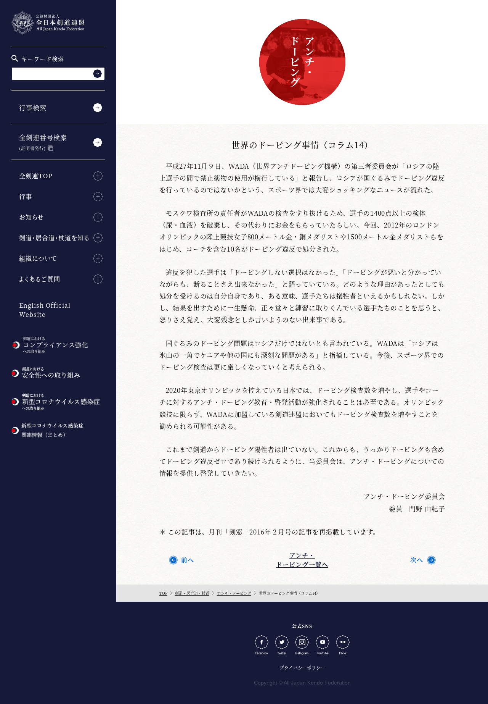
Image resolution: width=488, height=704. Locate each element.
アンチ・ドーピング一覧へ (302, 560)
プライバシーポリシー (302, 667)
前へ (187, 559)
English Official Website (45, 310)
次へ (416, 559)
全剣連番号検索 (43, 141)
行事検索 (33, 107)
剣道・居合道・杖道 (192, 593)
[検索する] (97, 73)
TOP (163, 593)
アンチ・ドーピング (234, 593)
